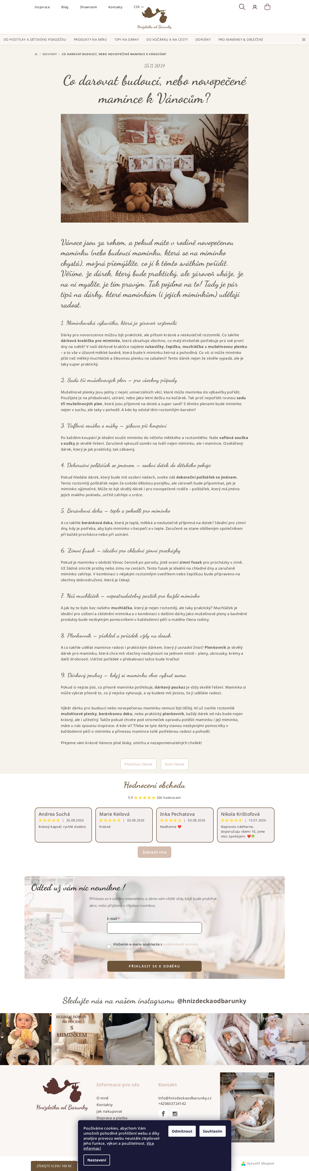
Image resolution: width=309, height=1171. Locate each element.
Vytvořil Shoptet (260, 1163)
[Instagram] (175, 1114)
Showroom (88, 7)
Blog (65, 7)
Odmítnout (182, 1131)
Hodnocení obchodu (154, 785)
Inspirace (42, 7)
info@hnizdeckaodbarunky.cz (185, 1098)
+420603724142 (172, 1103)
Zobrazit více (154, 852)
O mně (103, 1098)
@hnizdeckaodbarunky (212, 1001)
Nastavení (96, 1160)
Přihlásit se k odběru (154, 966)
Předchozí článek (138, 764)
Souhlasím (212, 1131)
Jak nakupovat (109, 1111)
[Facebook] (163, 1114)
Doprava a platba (112, 1117)
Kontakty (105, 1104)
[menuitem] (35, 39)
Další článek (175, 764)
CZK (137, 7)
